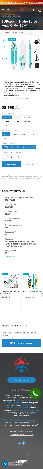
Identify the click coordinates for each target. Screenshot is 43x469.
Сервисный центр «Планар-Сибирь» (17, 420)
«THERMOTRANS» (22, 408)
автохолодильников (21, 415)
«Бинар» (28, 400)
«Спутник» (33, 405)
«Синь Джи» (34, 410)
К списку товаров (10, 183)
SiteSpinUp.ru (8, 454)
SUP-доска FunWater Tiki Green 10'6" (10, 292)
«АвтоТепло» (10, 408)
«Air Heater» (24, 410)
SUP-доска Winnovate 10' (32, 291)
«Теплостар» (20, 400)
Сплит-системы (34, 2)
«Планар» (24, 405)
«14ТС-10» (36, 400)
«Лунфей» (16, 403)
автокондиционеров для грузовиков (21, 413)
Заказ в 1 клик (31, 164)
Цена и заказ (18, 33)
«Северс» (8, 403)
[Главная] (3, 16)
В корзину (11, 164)
